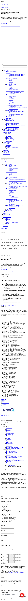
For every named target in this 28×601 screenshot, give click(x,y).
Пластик (8, 73)
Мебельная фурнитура (11, 110)
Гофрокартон (12, 96)
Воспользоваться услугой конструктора (10, 26)
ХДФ (10, 83)
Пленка (11, 100)
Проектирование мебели (12, 128)
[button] (14, 161)
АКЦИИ (5, 150)
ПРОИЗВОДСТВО (8, 119)
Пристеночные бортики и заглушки (18, 107)
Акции (5, 213)
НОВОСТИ (6, 151)
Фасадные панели (13, 89)
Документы (9, 141)
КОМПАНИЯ (6, 143)
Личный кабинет (10, 444)
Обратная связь (10, 433)
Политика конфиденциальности (14, 139)
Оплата (8, 133)
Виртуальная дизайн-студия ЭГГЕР (15, 447)
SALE (4, 211)
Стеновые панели (13, 109)
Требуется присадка (8, 515)
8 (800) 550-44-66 (10, 465)
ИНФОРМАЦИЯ (7, 132)
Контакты (5, 226)
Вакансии (8, 145)
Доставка (8, 134)
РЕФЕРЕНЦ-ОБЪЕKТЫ (9, 130)
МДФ (10, 80)
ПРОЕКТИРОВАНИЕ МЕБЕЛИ (11, 129)
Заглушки (8, 118)
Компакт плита (13, 76)
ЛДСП (10, 85)
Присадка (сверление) (11, 124)
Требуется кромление (8, 518)
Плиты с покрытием (11, 84)
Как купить (9, 137)
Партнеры (8, 146)
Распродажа (9, 116)
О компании (9, 428)
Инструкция (4, 23)
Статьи (8, 429)
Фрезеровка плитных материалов (14, 121)
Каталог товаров (7, 164)
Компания (5, 218)
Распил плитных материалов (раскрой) (15, 125)
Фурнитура (12, 93)
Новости (5, 224)
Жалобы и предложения (12, 147)
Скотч (10, 101)
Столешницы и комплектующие (14, 105)
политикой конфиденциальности (16, 572)
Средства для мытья (14, 103)
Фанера (11, 82)
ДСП (10, 79)
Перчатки (11, 98)
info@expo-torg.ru (5, 7)
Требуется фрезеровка (8, 520)
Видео (7, 148)
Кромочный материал (11, 71)
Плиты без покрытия (11, 78)
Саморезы (11, 102)
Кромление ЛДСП (10, 120)
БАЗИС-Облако (7, 152)
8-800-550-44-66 (4, 5)
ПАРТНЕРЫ (6, 142)
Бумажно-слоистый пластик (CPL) (17, 74)
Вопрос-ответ (9, 138)
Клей (10, 97)
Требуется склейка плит (9, 517)
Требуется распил (7, 514)
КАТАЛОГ (6, 70)
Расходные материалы (11, 94)
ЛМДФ (11, 87)
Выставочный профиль (15, 92)
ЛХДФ (11, 88)
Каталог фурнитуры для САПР (13, 448)
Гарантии (8, 136)
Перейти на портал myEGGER (8, 305)
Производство (6, 214)
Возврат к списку (5, 415)
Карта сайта (9, 446)
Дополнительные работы (12, 123)
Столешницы (12, 106)
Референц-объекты (11, 435)
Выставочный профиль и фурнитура (15, 91)
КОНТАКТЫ (6, 154)
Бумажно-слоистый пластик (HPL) (17, 75)
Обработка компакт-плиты (12, 127)
